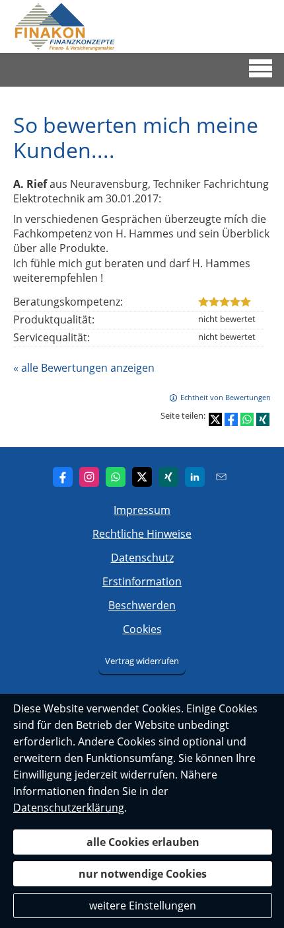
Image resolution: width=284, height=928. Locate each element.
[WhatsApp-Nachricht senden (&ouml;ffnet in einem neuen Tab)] (115, 477)
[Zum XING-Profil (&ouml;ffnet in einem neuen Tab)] (168, 477)
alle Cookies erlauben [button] (143, 842)
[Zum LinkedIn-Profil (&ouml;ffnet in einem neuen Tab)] (195, 477)
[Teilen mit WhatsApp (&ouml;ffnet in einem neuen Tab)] (247, 419)
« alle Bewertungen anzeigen (84, 367)
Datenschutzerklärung (68, 807)
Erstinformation (142, 581)
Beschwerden (142, 605)
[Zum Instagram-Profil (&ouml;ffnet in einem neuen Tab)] (89, 477)
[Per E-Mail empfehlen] (221, 477)
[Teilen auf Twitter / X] (215, 419)
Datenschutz (142, 557)
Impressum (142, 510)
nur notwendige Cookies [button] (143, 873)
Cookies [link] (142, 629)
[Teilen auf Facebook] (231, 419)
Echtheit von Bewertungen (225, 397)
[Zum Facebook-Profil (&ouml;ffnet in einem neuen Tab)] (63, 477)
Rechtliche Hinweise (142, 534)
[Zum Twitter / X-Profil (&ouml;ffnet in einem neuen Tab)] (142, 477)
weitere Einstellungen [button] (142, 905)
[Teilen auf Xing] (262, 419)
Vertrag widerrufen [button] (142, 661)
